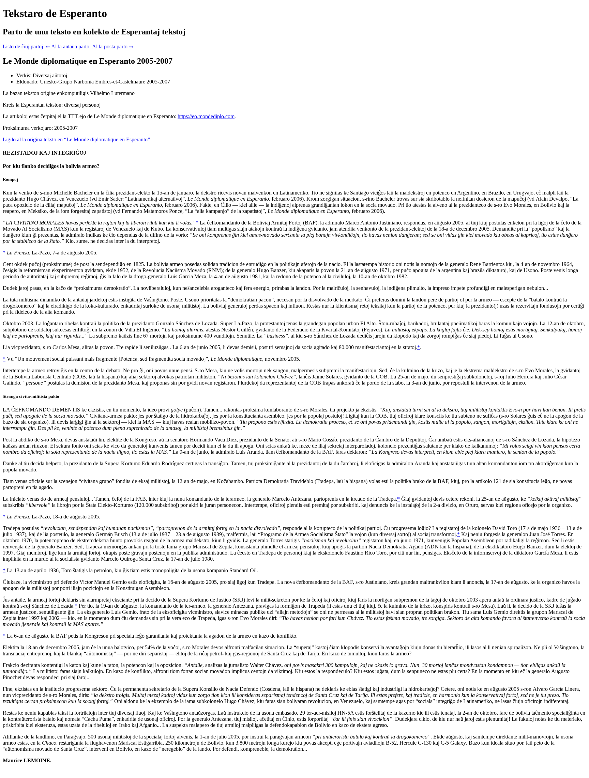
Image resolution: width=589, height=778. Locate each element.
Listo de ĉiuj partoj (23, 46)
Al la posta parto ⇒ (112, 46)
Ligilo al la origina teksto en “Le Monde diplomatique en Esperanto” (76, 139)
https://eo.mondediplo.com (206, 116)
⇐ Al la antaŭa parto (67, 46)
